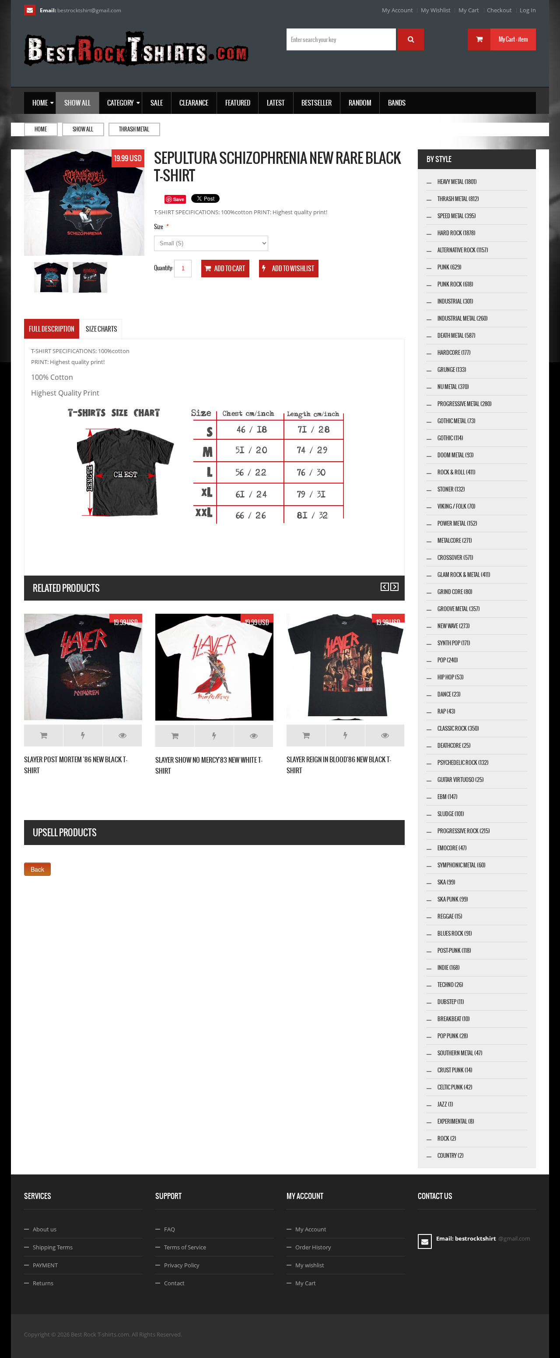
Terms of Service (185, 1247)
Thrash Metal (134, 129)
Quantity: (163, 268)
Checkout (499, 10)
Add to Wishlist (82, 735)
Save (178, 199)
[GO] (411, 39)
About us (44, 1229)
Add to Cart (43, 735)
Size (158, 227)
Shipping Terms (53, 1247)
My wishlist (309, 1265)
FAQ (169, 1229)
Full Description (51, 329)
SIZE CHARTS (101, 329)
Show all (83, 129)
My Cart (468, 10)
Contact (174, 1283)
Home (41, 129)
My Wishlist (436, 10)
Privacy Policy (182, 1265)
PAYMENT (45, 1265)
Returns (43, 1283)
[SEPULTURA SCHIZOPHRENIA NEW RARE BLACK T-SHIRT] (51, 277)
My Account (397, 10)
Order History (313, 1247)
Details (122, 735)
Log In (528, 10)
